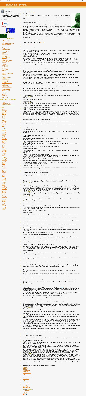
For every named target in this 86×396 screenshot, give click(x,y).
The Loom (3, 72)
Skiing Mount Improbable (6, 89)
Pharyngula (3, 76)
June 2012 (3, 175)
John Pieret (29, 96)
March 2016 (4, 208)
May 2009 (3, 145)
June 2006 (3, 117)
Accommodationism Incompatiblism (31, 44)
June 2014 (3, 194)
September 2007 (4, 129)
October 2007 (4, 130)
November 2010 (4, 160)
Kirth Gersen (29, 348)
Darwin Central (4, 56)
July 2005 (3, 109)
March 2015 (4, 201)
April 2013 (3, 183)
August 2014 (4, 196)
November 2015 (4, 207)
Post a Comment (26, 390)
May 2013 (3, 184)
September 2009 (4, 148)
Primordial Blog (4, 78)
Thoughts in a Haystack (15, 5)
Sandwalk (3, 84)
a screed (27, 15)
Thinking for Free (4, 95)
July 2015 (3, 204)
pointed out (63, 287)
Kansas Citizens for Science (6, 44)
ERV (2, 63)
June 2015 (3, 203)
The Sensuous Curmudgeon (6, 88)
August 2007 (4, 128)
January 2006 (4, 113)
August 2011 (4, 167)
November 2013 (4, 189)
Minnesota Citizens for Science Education (8, 105)
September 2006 (4, 119)
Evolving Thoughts (5, 66)
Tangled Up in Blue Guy (5, 92)
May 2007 (3, 126)
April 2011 (3, 164)
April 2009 (3, 144)
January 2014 (4, 190)
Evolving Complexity (5, 65)
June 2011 (3, 165)
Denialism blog (4, 58)
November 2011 (4, 169)
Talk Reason (4, 41)
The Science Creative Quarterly (7, 87)
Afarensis (3, 48)
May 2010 (3, 155)
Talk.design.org (4, 42)
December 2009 (4, 151)
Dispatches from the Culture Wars (7, 60)
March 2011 (4, 163)
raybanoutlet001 (30, 389)
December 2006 (4, 122)
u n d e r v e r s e (42, 42)
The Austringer (4, 52)
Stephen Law (4, 91)
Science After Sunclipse (5, 86)
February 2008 (4, 133)
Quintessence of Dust (5, 80)
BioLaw (3, 53)
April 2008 (3, 135)
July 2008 (3, 137)
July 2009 (3, 147)
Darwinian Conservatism (6, 57)
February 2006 (4, 114)
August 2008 (4, 138)
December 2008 (4, 141)
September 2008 (4, 139)
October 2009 (4, 149)
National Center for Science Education (8, 43)
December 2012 (4, 180)
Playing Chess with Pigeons (6, 77)
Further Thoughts (4, 67)
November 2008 (4, 140)
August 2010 (4, 157)
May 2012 (3, 174)
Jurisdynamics (4, 70)
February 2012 (4, 172)
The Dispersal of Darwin (5, 61)
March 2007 (4, 124)
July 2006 (3, 118)
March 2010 (4, 153)
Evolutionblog (4, 64)
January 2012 (4, 171)
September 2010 (4, 158)
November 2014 (4, 198)
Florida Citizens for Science (6, 102)
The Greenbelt (4, 68)
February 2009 (4, 143)
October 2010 (4, 159)
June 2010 (3, 156)
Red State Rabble (4, 82)
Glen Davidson (25, 80)
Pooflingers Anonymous (5, 79)
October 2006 (4, 120)
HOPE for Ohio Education (6, 103)
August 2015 (4, 205)
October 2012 (4, 178)
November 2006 (4, 121)
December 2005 (4, 112)
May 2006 (3, 116)
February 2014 (4, 191)
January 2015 (4, 199)
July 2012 (3, 176)
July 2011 (3, 166)
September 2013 (4, 187)
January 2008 (4, 132)
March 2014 (4, 192)
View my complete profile (5, 19)
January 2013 (4, 181)
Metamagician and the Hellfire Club (7, 73)
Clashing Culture (4, 55)
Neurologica (4, 74)
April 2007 (3, 125)
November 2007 (4, 131)
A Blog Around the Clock (6, 47)
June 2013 (3, 185)
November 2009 (4, 150)
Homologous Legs (5, 69)
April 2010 (3, 154)
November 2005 (4, 111)
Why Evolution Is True (5, 97)
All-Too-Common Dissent (6, 49)
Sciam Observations (5, 85)
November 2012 (4, 179)
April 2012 (3, 173)
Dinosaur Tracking (5, 59)
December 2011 (4, 170)
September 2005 (4, 110)
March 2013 (4, 182)
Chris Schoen (29, 191)
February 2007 (4, 123)
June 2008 (3, 136)
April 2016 (3, 209)
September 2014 (4, 197)
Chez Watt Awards (5, 54)
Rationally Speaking (5, 81)
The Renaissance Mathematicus (7, 83)
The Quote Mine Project (5, 40)
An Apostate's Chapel (5, 51)
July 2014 (3, 195)
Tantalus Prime (4, 93)
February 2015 (4, 200)
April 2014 (3, 193)
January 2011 (4, 161)
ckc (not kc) (29, 366)
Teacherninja (4, 94)
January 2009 (4, 142)
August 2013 (4, 186)
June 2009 (3, 146)
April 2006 (3, 115)
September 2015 (4, 206)
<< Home (25, 392)
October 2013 (4, 188)
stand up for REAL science (6, 90)
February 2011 (4, 162)
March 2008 (4, 134)
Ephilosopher (4, 62)
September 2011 (4, 168)
